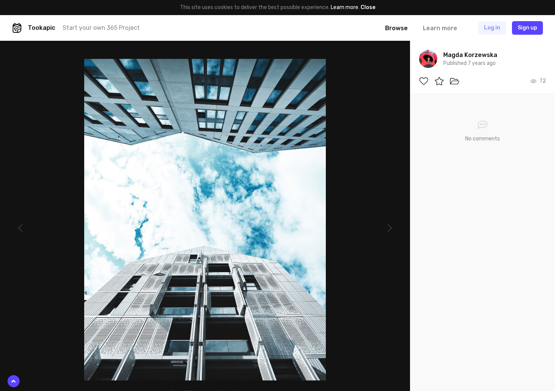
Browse (396, 28)
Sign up (527, 28)
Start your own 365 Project (101, 27)
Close (368, 7)
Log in (492, 28)
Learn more (344, 7)
